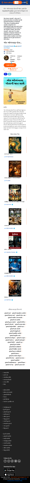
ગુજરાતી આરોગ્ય (10, 340)
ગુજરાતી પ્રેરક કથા (20, 315)
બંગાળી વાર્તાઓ (6, 443)
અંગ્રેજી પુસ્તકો (7, 407)
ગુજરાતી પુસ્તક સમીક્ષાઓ (15, 351)
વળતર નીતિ (6, 382)
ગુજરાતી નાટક (21, 326)
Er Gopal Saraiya (9, 156)
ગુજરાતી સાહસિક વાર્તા (15, 335)
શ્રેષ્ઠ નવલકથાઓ (7, 392)
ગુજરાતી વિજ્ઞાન (21, 362)
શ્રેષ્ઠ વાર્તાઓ (6, 390)
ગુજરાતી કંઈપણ (9, 364)
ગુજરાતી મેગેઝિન (21, 322)
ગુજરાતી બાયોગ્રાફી (19, 340)
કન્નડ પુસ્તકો (6, 425)
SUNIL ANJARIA (9, 228)
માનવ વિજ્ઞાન (18, 58)
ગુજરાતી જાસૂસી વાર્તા (15, 331)
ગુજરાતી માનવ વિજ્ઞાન (10, 337)
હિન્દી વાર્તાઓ (6, 433)
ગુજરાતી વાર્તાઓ (7, 436)
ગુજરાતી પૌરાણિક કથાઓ (15, 349)
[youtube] (15, 461)
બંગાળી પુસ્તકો (6, 421)
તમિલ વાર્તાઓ (6, 447)
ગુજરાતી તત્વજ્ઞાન (21, 337)
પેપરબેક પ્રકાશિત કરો (8, 401)
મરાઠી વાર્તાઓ (6, 438)
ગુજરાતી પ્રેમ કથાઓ (15, 328)
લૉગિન (25, 2)
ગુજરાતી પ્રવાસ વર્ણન (20, 324)
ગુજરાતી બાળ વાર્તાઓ (15, 319)
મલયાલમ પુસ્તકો (7, 423)
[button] (17, 2)
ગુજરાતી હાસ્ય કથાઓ (10, 322)
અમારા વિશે (6, 372)
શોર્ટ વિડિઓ (6, 399)
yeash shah (8, 204)
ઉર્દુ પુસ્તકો (6, 428)
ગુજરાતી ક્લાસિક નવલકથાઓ (15, 317)
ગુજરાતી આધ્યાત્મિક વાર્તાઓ (19, 313)
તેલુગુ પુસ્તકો (6, 418)
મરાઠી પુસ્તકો (6, 414)
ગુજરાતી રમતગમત (20, 358)
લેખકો (4, 397)
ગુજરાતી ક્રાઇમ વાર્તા (19, 364)
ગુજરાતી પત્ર (19, 342)
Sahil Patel (8, 299)
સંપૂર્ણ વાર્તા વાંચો (10, 65)
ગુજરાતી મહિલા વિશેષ (11, 326)
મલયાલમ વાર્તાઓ (7, 445)
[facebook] (5, 461)
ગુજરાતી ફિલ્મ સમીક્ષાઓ (15, 346)
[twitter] (12, 461)
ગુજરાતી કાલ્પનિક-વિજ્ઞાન (15, 355)
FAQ (4, 384)
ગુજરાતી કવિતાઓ (9, 324)
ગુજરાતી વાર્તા (7, 313)
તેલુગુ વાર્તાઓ (6, 450)
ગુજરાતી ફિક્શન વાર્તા (10, 315)
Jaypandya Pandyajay (11, 252)
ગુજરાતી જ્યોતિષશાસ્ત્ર (10, 362)
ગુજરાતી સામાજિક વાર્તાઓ (15, 333)
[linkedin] (19, 461)
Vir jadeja (8, 180)
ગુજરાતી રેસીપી (11, 342)
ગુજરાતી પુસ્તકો (7, 412)
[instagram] (8, 461)
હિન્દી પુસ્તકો (6, 409)
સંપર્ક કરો (5, 375)
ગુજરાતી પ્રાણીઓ (15, 360)
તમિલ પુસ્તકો (6, 416)
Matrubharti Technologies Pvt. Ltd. (20, 477)
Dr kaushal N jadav (9, 46)
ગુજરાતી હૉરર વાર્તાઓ (15, 344)
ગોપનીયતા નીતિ (7, 377)
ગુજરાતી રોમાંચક (15, 353)
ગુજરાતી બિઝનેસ (10, 358)
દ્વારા (5, 156)
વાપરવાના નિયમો (7, 379)
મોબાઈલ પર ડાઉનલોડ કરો (14, 69)
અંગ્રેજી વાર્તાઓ (7, 440)
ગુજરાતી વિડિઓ (7, 394)
